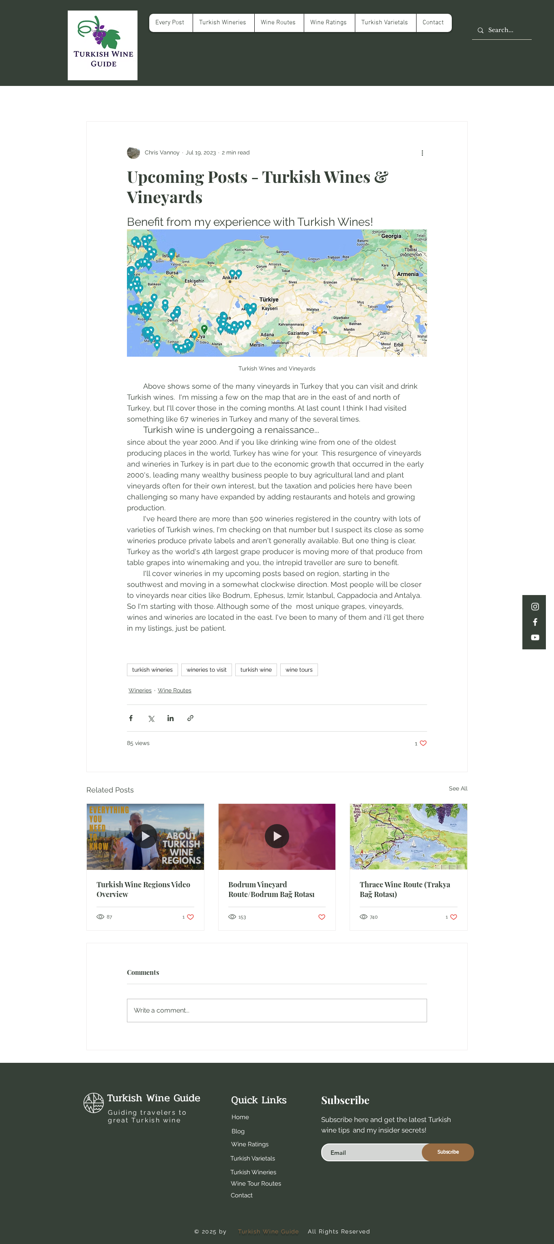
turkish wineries (152, 669)
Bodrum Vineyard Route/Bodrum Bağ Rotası (271, 889)
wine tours (299, 669)
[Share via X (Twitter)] (151, 718)
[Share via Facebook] (131, 718)
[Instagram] (535, 607)
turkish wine (256, 669)
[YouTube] (535, 637)
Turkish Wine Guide (153, 1098)
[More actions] (422, 152)
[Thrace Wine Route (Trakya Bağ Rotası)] (408, 836)
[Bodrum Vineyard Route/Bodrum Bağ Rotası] (277, 836)
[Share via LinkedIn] (170, 718)
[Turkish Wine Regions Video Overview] (145, 836)
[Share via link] (190, 718)
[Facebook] (535, 622)
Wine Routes (174, 690)
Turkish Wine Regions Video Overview (143, 889)
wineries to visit (207, 669)
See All (458, 788)
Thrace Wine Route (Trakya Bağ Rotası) (405, 889)
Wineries (140, 690)
